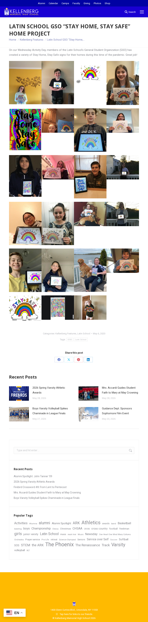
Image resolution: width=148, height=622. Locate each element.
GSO (70, 339)
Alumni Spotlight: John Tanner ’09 (33, 476)
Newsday (91, 534)
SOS (16, 545)
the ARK (38, 545)
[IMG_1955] (122, 83)
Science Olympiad (67, 540)
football (113, 528)
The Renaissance (87, 545)
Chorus (55, 529)
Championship (41, 528)
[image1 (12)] (90, 270)
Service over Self (98, 539)
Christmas (65, 528)
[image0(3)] (90, 130)
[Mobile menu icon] (141, 11)
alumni (44, 523)
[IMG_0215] (122, 167)
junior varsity (30, 534)
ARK (76, 523)
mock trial (72, 534)
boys (26, 528)
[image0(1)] (25, 308)
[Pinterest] (78, 359)
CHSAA (77, 528)
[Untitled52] (90, 73)
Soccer (113, 540)
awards (106, 523)
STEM (25, 545)
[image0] (58, 307)
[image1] (25, 176)
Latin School (83, 333)
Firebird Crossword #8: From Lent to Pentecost (40, 487)
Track (106, 545)
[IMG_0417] (122, 120)
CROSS (87, 529)
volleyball (19, 550)
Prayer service (32, 539)
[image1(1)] (58, 270)
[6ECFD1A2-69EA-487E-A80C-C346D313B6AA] (90, 176)
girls (18, 533)
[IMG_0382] (58, 223)
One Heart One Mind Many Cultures (115, 534)
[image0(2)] (25, 270)
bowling (18, 529)
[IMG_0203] (122, 261)
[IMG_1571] (58, 82)
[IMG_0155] (58, 120)
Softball (123, 539)
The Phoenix (59, 544)
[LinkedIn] (88, 359)
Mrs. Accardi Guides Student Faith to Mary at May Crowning (120, 390)
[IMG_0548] (58, 167)
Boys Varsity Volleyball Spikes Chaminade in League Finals (50, 411)
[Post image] (19, 393)
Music (81, 534)
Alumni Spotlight (61, 523)
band (113, 523)
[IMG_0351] (122, 214)
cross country (99, 528)
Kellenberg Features (65, 333)
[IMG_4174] (25, 223)
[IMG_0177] (25, 82)
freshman (124, 528)
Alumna (33, 523)
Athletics (91, 522)
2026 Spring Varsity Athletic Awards (48, 390)
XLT (28, 550)
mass (63, 534)
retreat (54, 539)
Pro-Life (45, 540)
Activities (21, 523)
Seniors (81, 539)
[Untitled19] (25, 129)
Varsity (118, 544)
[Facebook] (59, 359)
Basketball (124, 523)
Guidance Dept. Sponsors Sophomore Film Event (117, 411)
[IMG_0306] (90, 214)
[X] (68, 359)
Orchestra (19, 539)
